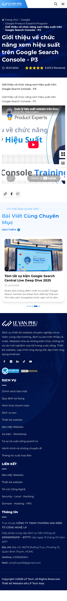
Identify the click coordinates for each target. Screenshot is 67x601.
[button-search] (55, 4)
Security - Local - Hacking (18, 496)
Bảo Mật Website (13, 426)
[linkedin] (17, 361)
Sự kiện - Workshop (14, 434)
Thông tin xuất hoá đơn (16, 455)
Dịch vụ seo (9, 412)
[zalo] (18, 194)
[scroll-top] (63, 478)
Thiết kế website (12, 419)
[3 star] (34, 67)
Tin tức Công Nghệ (13, 489)
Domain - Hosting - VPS (16, 503)
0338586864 (20, 557)
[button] (28, 306)
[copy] (5, 194)
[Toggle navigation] (63, 4)
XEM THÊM (9, 229)
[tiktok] (24, 361)
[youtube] (30, 361)
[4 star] (38, 67)
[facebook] (11, 194)
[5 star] (41, 67)
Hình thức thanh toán (15, 405)
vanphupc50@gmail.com (25, 562)
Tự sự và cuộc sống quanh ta (20, 441)
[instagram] (10, 361)
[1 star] (26, 67)
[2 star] (30, 67)
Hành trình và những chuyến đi (22, 448)
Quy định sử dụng (13, 398)
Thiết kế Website (12, 583)
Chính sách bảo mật (14, 391)
